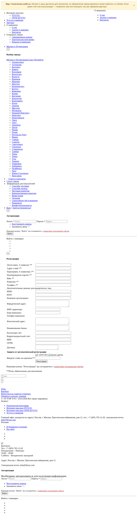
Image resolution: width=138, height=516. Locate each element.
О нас (14, 27)
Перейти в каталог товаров (13, 396)
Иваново (16, 81)
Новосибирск (18, 118)
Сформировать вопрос (22, 37)
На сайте (10, 429)
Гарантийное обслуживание (25, 200)
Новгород (16, 115)
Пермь (15, 130)
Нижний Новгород (20, 113)
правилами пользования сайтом (56, 231)
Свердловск (17, 144)
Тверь (14, 154)
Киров (15, 93)
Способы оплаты (19, 188)
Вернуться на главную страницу (16, 394)
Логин (10, 221)
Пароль (41, 221)
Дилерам (16, 198)
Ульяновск (16, 164)
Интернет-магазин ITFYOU (19, 408)
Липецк (15, 106)
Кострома (16, 96)
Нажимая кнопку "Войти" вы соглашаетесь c (37, 231)
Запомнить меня (19, 227)
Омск (14, 120)
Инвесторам (17, 196)
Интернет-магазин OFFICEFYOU (22, 410)
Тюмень (15, 161)
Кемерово (16, 91)
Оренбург (16, 125)
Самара (15, 139)
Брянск (15, 69)
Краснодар (17, 98)
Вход (8, 208)
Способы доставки (20, 186)
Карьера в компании (21, 42)
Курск (14, 103)
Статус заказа (12, 181)
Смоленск (16, 147)
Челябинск (17, 168)
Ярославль (17, 176)
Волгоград (17, 74)
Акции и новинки (20, 30)
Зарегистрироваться (22, 208)
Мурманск (16, 110)
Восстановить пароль (22, 224)
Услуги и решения (14, 20)
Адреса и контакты (17, 179)
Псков (15, 132)
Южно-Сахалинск (20, 173)
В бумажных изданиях (16, 427)
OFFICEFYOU (18, 18)
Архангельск (18, 62)
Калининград (18, 86)
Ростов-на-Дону (19, 135)
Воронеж (16, 79)
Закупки (10, 22)
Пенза (14, 127)
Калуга (15, 89)
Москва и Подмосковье (17, 46)
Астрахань (17, 64)
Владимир (16, 72)
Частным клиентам (20, 191)
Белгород (16, 67)
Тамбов (15, 151)
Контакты (16, 32)
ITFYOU (16, 15)
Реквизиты (17, 203)
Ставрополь (17, 149)
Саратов (15, 142)
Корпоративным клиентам (24, 193)
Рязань (15, 137)
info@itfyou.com (8, 420)
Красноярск (17, 101)
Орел (14, 122)
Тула (14, 159)
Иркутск (16, 84)
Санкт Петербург (36, 60)
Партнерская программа (23, 39)
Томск (15, 156)
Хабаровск (17, 166)
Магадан (16, 108)
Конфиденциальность (22, 205)
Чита (14, 171)
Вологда (15, 77)
